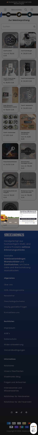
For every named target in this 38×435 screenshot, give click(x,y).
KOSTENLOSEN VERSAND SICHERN (28, 218)
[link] (28, 222)
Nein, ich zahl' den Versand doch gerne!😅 (28, 220)
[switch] (33, 431)
